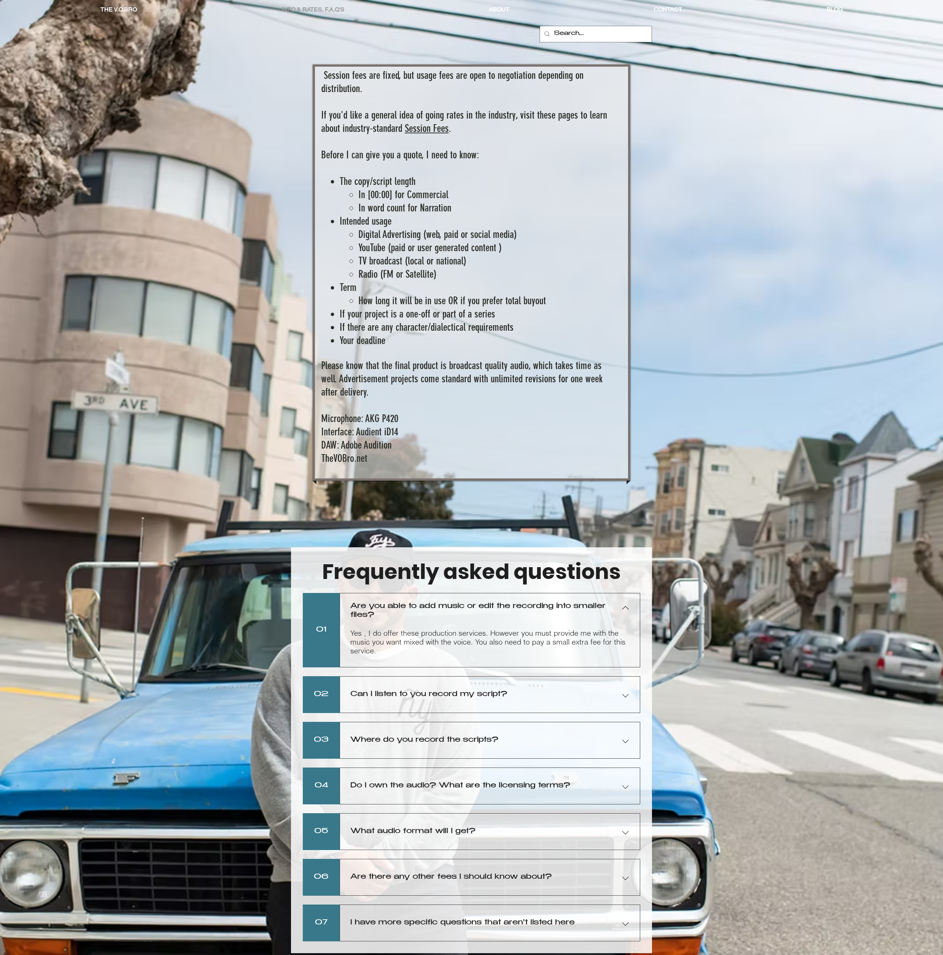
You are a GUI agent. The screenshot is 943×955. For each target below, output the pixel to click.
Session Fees (427, 128)
